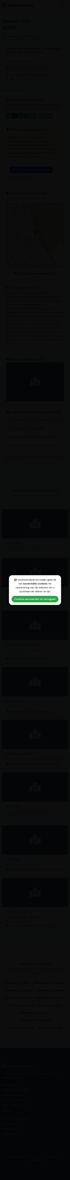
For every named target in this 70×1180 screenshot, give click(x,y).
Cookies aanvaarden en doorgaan (35, 599)
